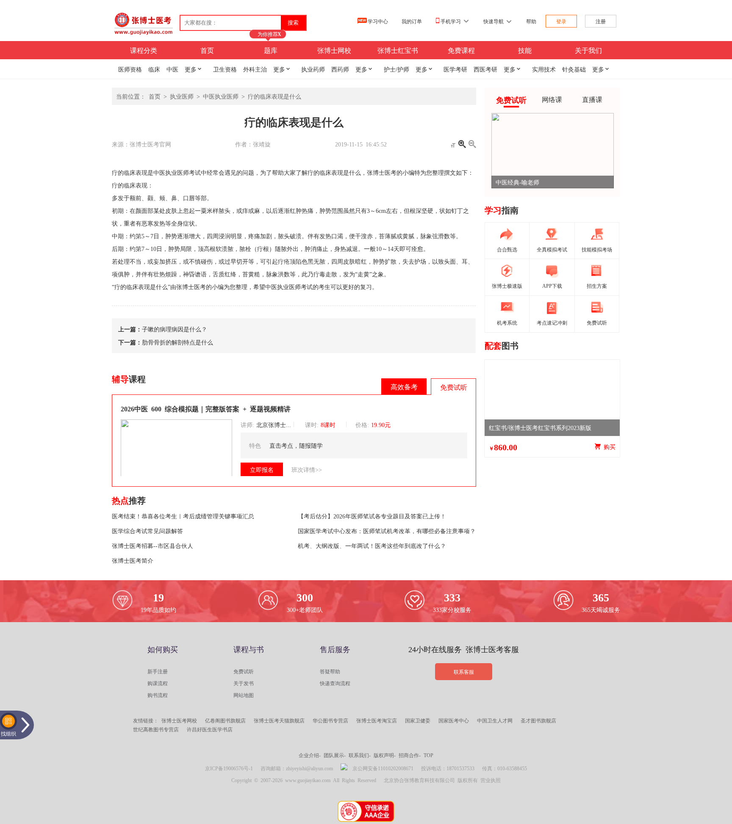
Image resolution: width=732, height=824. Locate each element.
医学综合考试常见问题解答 (147, 531)
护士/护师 (396, 69)
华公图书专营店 (330, 720)
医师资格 (130, 69)
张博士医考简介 (132, 560)
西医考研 (485, 69)
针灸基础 (574, 69)
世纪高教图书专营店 (156, 729)
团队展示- (335, 755)
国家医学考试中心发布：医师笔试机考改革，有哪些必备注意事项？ (387, 531)
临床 (154, 69)
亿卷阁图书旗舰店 (225, 720)
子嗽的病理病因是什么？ (174, 329)
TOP (428, 755)
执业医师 (182, 96)
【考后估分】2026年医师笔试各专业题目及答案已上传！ (372, 516)
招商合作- (410, 755)
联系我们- (360, 755)
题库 (270, 50)
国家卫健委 (417, 720)
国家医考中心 (453, 720)
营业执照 (490, 780)
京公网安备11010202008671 (382, 768)
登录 (561, 21)
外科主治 (255, 69)
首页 (207, 50)
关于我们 (588, 50)
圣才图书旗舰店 (538, 720)
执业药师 (313, 69)
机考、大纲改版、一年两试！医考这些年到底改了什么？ (372, 545)
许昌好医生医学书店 (210, 729)
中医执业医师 (220, 96)
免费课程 (461, 50)
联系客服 (464, 671)
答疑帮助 (330, 671)
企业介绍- (310, 755)
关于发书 (243, 683)
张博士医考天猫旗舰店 (279, 720)
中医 (172, 69)
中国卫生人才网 (495, 720)
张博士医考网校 (179, 720)
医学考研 (455, 69)
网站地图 (243, 694)
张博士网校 (334, 50)
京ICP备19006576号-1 (229, 768)
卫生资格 (225, 69)
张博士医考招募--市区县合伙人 (152, 545)
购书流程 (157, 694)
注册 (601, 21)
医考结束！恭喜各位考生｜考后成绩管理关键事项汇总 (183, 516)
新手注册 (157, 671)
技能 (525, 50)
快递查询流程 (335, 683)
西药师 (340, 69)
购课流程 (157, 683)
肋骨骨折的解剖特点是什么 (177, 342)
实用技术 (544, 69)
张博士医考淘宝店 (376, 720)
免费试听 (243, 671)
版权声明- (385, 755)
